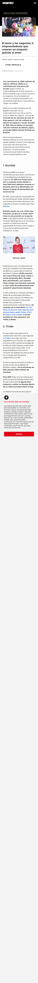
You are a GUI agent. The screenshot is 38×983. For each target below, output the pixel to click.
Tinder (8, 338)
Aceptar (19, 434)
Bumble (6, 206)
